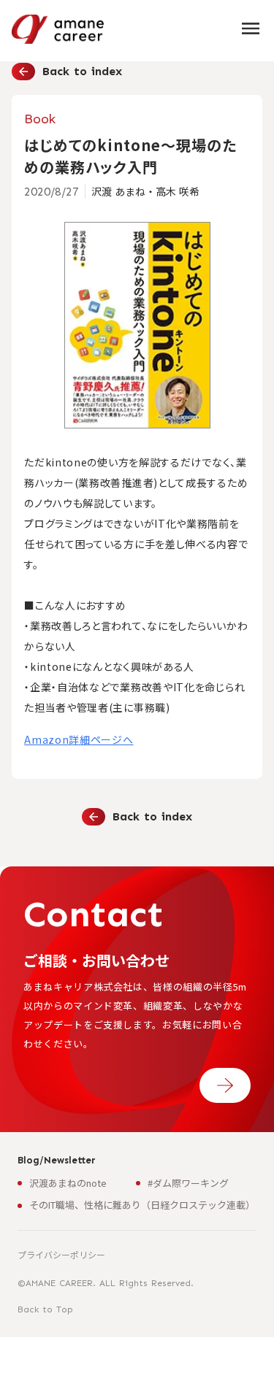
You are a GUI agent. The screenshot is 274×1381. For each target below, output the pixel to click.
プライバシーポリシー (61, 1254)
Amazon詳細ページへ (78, 739)
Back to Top (45, 1309)
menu (250, 28)
